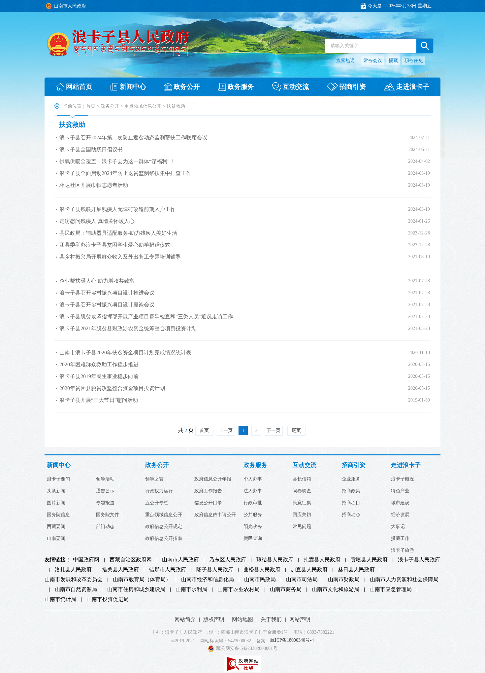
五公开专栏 (156, 503)
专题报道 (105, 503)
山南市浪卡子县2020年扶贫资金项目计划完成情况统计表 (125, 352)
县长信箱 (302, 479)
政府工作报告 (208, 491)
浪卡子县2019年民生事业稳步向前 (99, 376)
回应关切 (302, 515)
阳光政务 (252, 526)
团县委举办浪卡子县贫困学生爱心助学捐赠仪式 (114, 245)
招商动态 (351, 515)
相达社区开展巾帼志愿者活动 (93, 185)
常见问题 (302, 526)
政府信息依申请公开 (215, 515)
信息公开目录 (208, 503)
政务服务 (255, 465)
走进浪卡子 (406, 465)
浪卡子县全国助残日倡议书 (91, 149)
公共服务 (252, 515)
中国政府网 (86, 559)
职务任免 (413, 60)
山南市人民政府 (180, 559)
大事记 (398, 526)
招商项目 (351, 503)
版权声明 (213, 619)
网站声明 (299, 619)
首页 (90, 106)
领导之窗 (154, 479)
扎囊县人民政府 (322, 559)
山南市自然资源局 (76, 589)
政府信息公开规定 (163, 526)
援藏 (393, 60)
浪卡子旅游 (402, 550)
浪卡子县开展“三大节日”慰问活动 (98, 400)
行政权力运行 (159, 491)
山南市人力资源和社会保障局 (404, 579)
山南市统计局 (60, 599)
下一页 (273, 430)
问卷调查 (302, 491)
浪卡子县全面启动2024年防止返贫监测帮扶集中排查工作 (125, 173)
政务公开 (110, 106)
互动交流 (304, 465)
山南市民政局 (260, 579)
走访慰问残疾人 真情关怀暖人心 (97, 221)
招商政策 (351, 491)
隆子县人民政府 (214, 569)
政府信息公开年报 (212, 479)
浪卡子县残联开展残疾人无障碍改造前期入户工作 (117, 209)
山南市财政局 (344, 579)
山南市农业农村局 (238, 589)
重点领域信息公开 (142, 106)
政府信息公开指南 (163, 538)
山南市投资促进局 (107, 599)
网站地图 (242, 619)
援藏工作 (400, 538)
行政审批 (252, 503)
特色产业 (400, 491)
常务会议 (373, 60)
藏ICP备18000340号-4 (292, 640)
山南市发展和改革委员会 (74, 579)
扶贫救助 (72, 124)
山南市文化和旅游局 (335, 589)
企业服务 (351, 479)
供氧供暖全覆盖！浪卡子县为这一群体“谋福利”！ (117, 161)
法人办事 (252, 491)
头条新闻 (56, 491)
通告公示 (105, 491)
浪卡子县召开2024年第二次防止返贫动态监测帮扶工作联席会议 (133, 137)
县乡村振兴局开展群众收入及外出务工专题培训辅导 (120, 257)
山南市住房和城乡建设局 (136, 589)
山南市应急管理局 (391, 589)
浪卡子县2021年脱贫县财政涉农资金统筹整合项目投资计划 (128, 328)
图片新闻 (56, 503)
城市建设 (400, 503)
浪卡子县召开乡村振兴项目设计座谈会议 (106, 304)
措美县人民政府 (120, 569)
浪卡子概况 (402, 479)
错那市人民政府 (167, 569)
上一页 (226, 430)
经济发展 (400, 515)
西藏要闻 (56, 526)
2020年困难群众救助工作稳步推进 (99, 364)
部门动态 (105, 526)
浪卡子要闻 (58, 479)
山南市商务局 (286, 589)
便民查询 (252, 538)
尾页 (296, 430)
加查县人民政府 (309, 569)
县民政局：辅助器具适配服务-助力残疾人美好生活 (118, 233)
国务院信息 (58, 515)
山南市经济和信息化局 (207, 579)
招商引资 (354, 465)
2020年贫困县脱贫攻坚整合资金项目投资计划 (112, 388)
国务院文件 (107, 515)
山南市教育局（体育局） (142, 579)
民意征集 (302, 503)
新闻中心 (59, 465)
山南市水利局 (191, 589)
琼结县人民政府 (274, 559)
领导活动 (105, 479)
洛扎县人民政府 (73, 569)
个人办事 (252, 479)
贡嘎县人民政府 (369, 559)
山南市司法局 (302, 579)
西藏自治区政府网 (131, 559)
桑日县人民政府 (356, 569)
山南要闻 (56, 538)
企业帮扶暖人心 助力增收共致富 (97, 281)
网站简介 (185, 619)
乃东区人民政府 (227, 559)
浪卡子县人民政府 (419, 559)
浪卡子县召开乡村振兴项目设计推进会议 (106, 293)
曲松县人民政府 (261, 569)
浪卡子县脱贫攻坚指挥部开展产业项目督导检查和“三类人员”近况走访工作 (146, 316)
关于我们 (271, 619)
